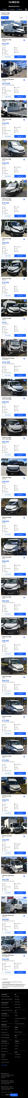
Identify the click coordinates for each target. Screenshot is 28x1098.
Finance (16, 1029)
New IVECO (17, 999)
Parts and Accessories (19, 1023)
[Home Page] (14, 2)
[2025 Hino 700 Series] (14, 69)
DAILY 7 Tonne (4, 1029)
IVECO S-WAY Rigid (5, 996)
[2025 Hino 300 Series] (14, 865)
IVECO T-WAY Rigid (5, 1037)
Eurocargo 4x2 (4, 1004)
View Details (8, 56)
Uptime (16, 1015)
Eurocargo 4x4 (4, 1051)
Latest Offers (18, 1007)
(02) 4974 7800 (7, 1076)
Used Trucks (17, 1004)
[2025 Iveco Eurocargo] (14, 347)
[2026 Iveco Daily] (14, 387)
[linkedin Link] (4, 1065)
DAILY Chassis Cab (5, 1015)
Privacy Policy (17, 1054)
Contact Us (20, 56)
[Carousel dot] (9, 155)
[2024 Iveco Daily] (14, 29)
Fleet (16, 1037)
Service (16, 1013)
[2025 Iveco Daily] (14, 188)
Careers (16, 1048)
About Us (17, 1045)
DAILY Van (3, 1018)
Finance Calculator (18, 1032)
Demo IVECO (17, 1002)
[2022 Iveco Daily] (14, 108)
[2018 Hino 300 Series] (14, 944)
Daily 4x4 (3, 1057)
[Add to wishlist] (24, 40)
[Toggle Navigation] (26, 9)
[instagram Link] (6, 1065)
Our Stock (17, 996)
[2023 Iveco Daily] (14, 148)
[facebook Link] (2, 1065)
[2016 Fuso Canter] (14, 825)
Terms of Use (17, 1057)
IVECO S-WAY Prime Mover (6, 999)
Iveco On (16, 1021)
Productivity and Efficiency (20, 1018)
